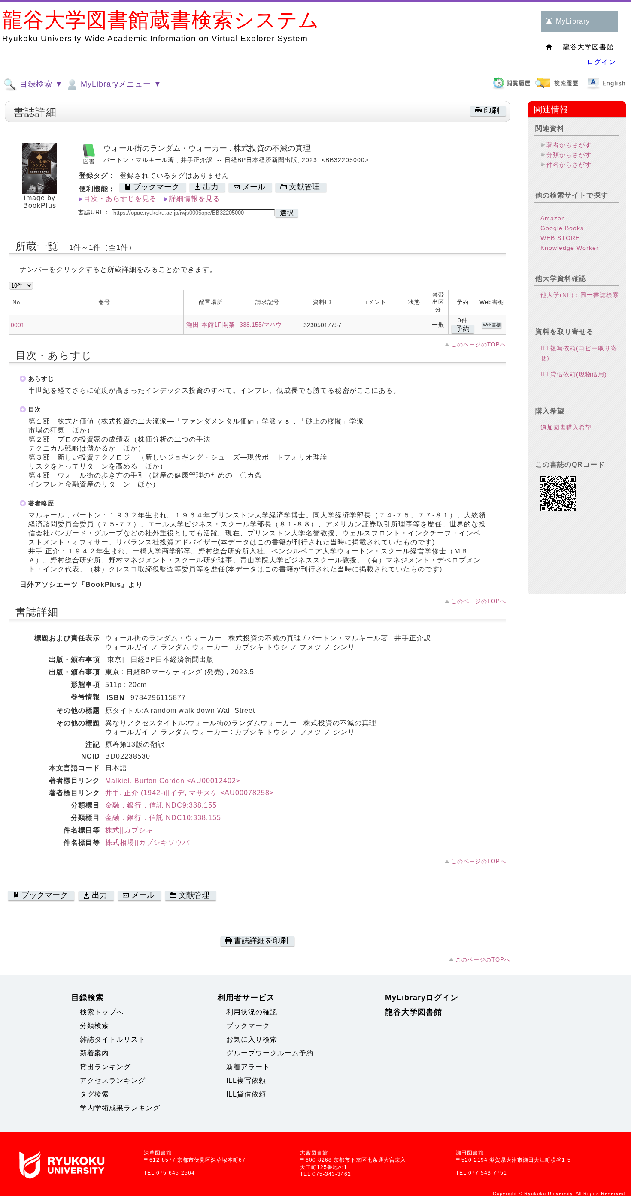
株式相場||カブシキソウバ (147, 842)
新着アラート (248, 1066)
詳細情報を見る (194, 198)
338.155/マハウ (261, 324)
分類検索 (94, 1025)
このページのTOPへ (478, 344)
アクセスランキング (113, 1080)
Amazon (552, 218)
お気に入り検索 (251, 1039)
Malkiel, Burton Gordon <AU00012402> (172, 780)
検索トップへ (102, 1012)
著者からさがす (569, 144)
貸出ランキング (105, 1066)
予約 (463, 328)
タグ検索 (94, 1094)
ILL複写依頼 (246, 1080)
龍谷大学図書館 (413, 1012)
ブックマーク (248, 1025)
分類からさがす (569, 154)
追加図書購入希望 (566, 427)
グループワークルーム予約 (270, 1053)
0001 (17, 325)
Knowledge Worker (569, 247)
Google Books (562, 228)
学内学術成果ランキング (120, 1108)
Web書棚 (492, 324)
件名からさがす (569, 164)
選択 (287, 212)
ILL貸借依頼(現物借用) (573, 374)
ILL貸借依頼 (246, 1094)
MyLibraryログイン (421, 997)
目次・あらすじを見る (120, 198)
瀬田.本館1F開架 (210, 324)
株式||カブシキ (129, 830)
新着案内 (94, 1053)
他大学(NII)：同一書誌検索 (579, 294)
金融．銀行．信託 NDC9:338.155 (161, 805)
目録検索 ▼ (40, 84)
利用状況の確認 (251, 1012)
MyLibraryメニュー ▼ (120, 84)
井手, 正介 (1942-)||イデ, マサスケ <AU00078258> (189, 792)
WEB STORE (560, 237)
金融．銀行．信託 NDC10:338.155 (163, 817)
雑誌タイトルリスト (113, 1039)
